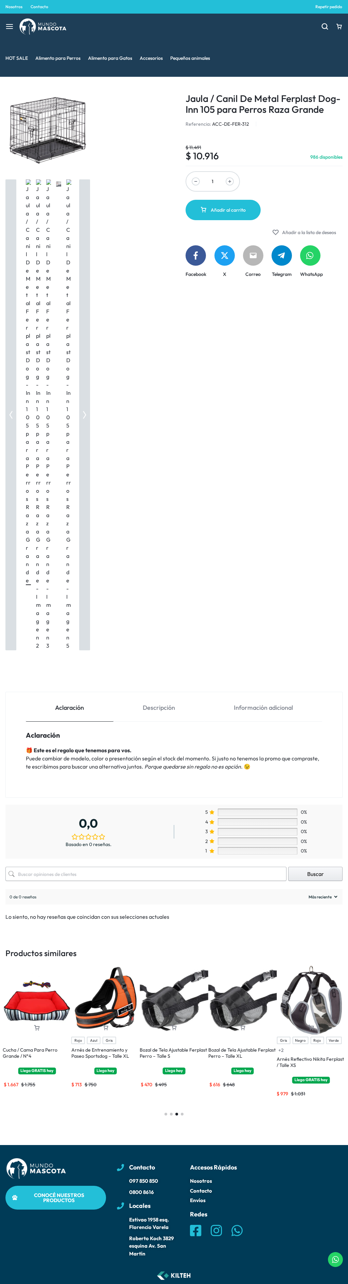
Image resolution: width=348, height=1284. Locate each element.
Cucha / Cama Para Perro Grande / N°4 (30, 1053)
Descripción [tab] (159, 707)
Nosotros (13, 6)
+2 (281, 1050)
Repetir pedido (328, 6)
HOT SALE (16, 58)
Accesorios (151, 58)
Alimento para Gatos (110, 58)
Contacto (39, 6)
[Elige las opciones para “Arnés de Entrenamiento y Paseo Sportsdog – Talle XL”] (105, 1027)
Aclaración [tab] (69, 707)
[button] (10, 414)
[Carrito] (339, 26)
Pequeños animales (190, 58)
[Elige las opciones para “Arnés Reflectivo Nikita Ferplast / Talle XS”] (311, 1027)
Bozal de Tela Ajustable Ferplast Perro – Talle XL (242, 1053)
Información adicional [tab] (263, 707)
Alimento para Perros (58, 58)
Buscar (315, 873)
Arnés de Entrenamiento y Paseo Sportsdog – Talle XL (100, 1053)
